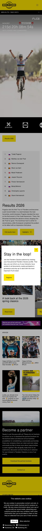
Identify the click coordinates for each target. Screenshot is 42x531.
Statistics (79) (9, 528)
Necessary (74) (9, 525)
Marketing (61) (22, 528)
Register (9, 277)
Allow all (14, 521)
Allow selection (25, 521)
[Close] (36, 250)
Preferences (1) (23, 525)
